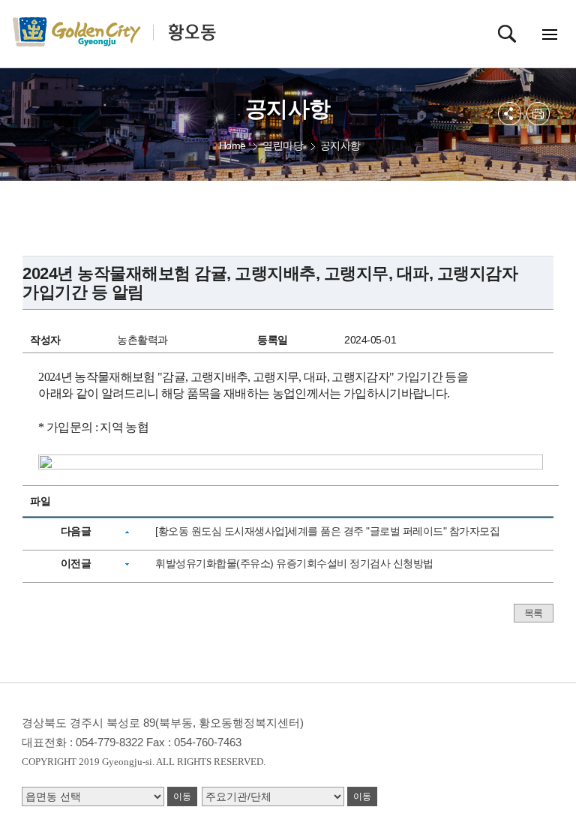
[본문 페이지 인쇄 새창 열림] (538, 113)
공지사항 (340, 146)
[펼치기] (509, 113)
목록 (533, 613)
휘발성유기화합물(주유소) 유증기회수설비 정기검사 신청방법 (294, 563)
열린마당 (282, 146)
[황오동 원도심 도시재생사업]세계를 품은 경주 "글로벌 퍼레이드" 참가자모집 (327, 531)
